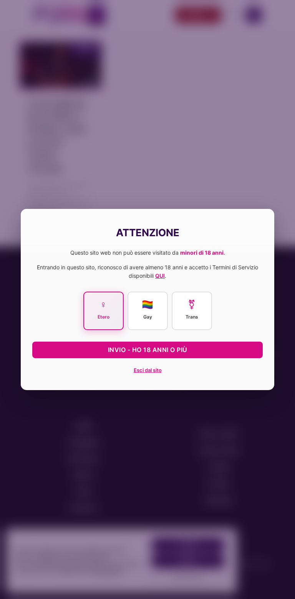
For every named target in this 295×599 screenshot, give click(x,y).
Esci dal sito (148, 370)
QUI (160, 275)
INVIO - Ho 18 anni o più (147, 350)
